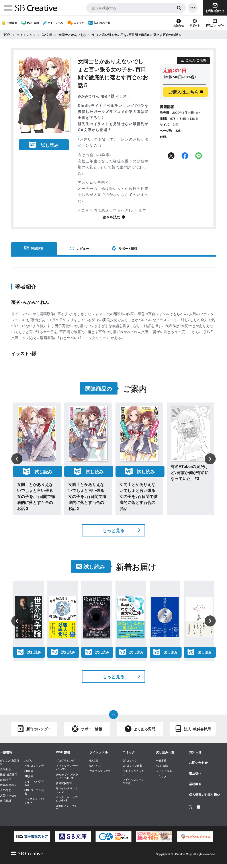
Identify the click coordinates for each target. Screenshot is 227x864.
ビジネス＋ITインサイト (34, 800)
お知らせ (178, 25)
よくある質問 (144, 728)
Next (210, 458)
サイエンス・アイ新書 (34, 783)
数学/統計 (5, 800)
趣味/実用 (5, 779)
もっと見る (113, 530)
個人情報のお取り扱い (204, 794)
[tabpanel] (32, 836)
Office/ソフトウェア (66, 807)
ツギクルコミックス (133, 772)
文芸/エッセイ (8, 795)
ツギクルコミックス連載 (133, 781)
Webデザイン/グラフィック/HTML (67, 776)
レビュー (82, 248)
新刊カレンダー (215, 25)
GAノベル (95, 765)
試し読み (50, 145)
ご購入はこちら (183, 91)
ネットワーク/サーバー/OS (67, 767)
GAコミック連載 (132, 765)
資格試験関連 (64, 783)
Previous (16, 458)
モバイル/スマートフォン (67, 789)
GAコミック (130, 760)
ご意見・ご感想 (196, 60)
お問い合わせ (198, 762)
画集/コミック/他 (34, 765)
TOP (7, 34)
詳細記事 (37, 248)
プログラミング (65, 760)
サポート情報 (128, 248)
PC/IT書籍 (33, 23)
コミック (79, 23)
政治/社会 (5, 769)
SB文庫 (28, 776)
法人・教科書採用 (197, 728)
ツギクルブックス (100, 771)
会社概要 (195, 784)
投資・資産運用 (8, 774)
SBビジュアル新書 (34, 791)
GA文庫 (47, 34)
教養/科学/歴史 (8, 785)
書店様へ (195, 773)
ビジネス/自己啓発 (9, 762)
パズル (28, 760)
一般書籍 (12, 23)
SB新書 (28, 771)
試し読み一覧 (102, 23)
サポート (195, 25)
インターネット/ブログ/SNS (67, 798)
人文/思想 (5, 790)
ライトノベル (55, 23)
